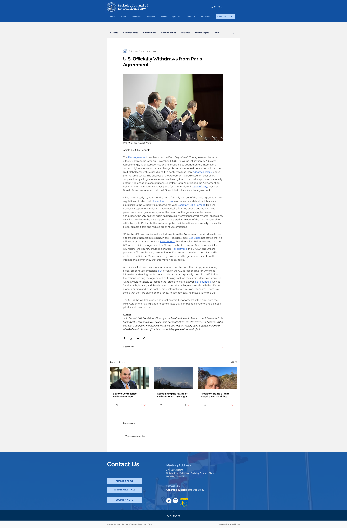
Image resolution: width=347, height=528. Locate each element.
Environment (149, 32)
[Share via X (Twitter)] (131, 338)
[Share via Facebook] (124, 338)
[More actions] (221, 51)
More (216, 32)
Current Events (130, 32)
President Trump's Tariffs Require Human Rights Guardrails (215, 395)
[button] (136, 16)
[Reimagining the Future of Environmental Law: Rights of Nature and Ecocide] (173, 378)
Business (185, 32)
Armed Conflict (168, 32)
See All (234, 362)
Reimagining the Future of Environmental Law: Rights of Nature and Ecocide (172, 395)
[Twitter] (168, 500)
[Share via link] (144, 338)
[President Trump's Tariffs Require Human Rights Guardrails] (217, 378)
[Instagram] (175, 500)
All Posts (114, 32)
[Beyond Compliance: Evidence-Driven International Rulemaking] (129, 378)
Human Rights (202, 32)
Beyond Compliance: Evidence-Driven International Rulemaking (128, 395)
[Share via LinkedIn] (137, 338)
